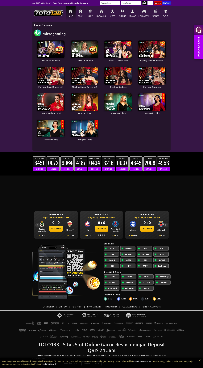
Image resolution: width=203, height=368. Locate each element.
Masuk (158, 3)
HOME (70, 16)
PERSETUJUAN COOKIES (151, 307)
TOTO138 (36, 355)
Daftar (166, 3)
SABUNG (122, 16)
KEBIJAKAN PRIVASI (129, 307)
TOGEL (80, 16)
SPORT (112, 16)
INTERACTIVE (144, 16)
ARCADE (132, 16)
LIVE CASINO (101, 16)
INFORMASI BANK (94, 307)
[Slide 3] (102, 235)
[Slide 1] (98, 235)
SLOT (90, 16)
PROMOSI (156, 16)
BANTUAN (63, 307)
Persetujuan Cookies (142, 361)
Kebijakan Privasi (49, 364)
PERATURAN (77, 307)
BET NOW (56, 229)
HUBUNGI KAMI (111, 307)
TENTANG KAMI (48, 307)
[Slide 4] (104, 235)
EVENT (165, 16)
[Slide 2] (100, 235)
